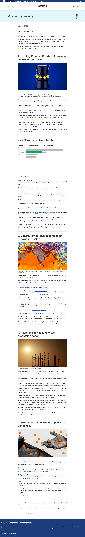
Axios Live (33, 1)
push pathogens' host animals (34, 476)
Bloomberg (32, 110)
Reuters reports (40, 119)
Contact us (52, 528)
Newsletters (10, 1)
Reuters (26, 110)
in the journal (39, 475)
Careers (51, 526)
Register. (41, 43)
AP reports (59, 107)
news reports (62, 316)
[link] (19, 513)
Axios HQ (62, 526)
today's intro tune (32, 48)
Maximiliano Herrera (41, 291)
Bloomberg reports (28, 395)
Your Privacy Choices (73, 526)
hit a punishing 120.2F (38, 310)
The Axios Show (41, 1)
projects (27, 412)
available (58, 193)
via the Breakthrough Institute (41, 212)
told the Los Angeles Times (43, 181)
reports (35, 126)
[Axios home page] (4, 1)
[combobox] (19, 1)
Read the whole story (23, 495)
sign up (64, 508)
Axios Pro (26, 1)
